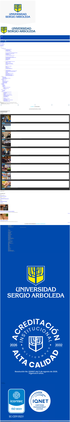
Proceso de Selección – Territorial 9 (10, 240)
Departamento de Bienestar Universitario (10, 243)
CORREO (18, 105)
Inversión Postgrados (9, 232)
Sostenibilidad (6, 111)
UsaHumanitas (9, 242)
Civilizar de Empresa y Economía (4, 220)
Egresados (8, 245)
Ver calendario (1, 202)
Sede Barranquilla (9, 230)
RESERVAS (69, 105)
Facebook (2, 37)
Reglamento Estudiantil (9, 235)
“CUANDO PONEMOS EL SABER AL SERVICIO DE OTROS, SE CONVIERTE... (9, 171)
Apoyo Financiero (9, 233)
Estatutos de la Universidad (10, 234)
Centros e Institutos (9, 236)
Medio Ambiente (9, 249)
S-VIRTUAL (1, 105)
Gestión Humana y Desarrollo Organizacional (11, 238)
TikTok (2, 39)
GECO (51, 105)
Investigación (9, 246)
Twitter (2, 36)
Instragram (2, 38)
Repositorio (9, 244)
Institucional (9, 247)
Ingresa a (2, 42)
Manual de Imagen (9, 237)
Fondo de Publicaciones (9, 248)
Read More (3, 131)
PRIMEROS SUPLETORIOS (3, 201)
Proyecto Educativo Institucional (10, 231)
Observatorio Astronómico (2, 111)
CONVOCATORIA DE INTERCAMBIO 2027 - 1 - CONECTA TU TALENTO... (9, 130)
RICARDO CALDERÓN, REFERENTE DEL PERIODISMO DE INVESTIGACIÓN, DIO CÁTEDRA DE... (12, 138)
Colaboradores (9, 239)
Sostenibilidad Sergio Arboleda (10, 241)
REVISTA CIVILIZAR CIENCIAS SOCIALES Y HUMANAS (7, 211)
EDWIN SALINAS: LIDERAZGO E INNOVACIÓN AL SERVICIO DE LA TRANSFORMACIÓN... (11, 179)
